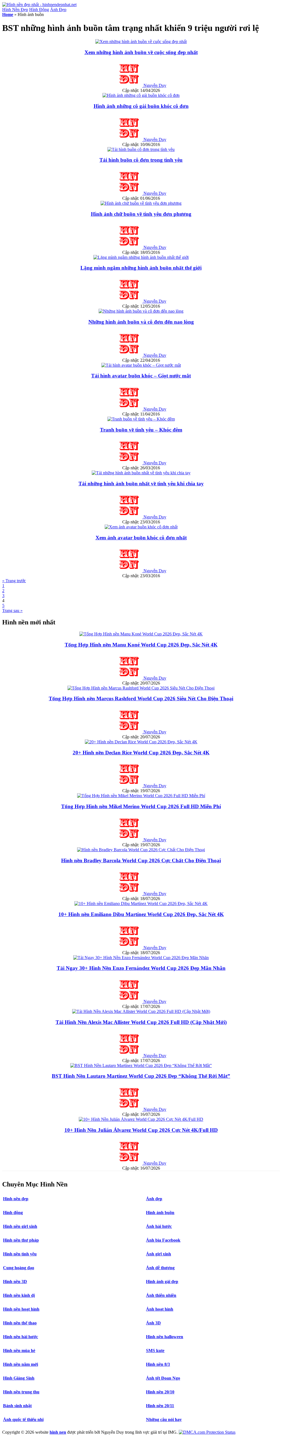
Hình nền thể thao (20, 1323)
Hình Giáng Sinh (18, 1378)
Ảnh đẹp (154, 1198)
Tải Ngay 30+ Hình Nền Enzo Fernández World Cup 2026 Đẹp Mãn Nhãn (141, 968)
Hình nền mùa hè (19, 1350)
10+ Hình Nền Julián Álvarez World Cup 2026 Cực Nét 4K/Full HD (141, 1130)
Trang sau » (12, 610)
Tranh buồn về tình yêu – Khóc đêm (141, 430)
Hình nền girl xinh (20, 1226)
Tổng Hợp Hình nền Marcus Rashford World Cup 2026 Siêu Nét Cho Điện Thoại (141, 698)
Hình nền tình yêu (20, 1254)
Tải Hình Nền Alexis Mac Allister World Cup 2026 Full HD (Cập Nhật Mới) (141, 1022)
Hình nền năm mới (20, 1364)
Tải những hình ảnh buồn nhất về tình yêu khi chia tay (141, 483)
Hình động (13, 1212)
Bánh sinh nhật (17, 1405)
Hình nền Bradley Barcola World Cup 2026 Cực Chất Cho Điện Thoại (141, 860)
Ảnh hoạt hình (159, 1309)
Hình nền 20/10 (160, 1392)
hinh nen (58, 1432)
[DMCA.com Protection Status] (207, 1432)
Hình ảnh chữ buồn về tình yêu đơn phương (141, 214)
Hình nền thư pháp (21, 1240)
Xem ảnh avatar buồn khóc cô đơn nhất (141, 538)
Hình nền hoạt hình (21, 1309)
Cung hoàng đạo (18, 1267)
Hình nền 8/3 (158, 1364)
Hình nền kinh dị (19, 1295)
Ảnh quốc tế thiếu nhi (23, 1419)
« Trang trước (14, 580)
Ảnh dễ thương (160, 1267)
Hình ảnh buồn (160, 1212)
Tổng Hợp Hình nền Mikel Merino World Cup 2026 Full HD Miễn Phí (141, 806)
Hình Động (39, 9)
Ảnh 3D (153, 1323)
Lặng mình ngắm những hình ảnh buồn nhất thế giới (141, 268)
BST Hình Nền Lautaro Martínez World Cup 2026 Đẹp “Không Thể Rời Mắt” (141, 1076)
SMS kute (155, 1350)
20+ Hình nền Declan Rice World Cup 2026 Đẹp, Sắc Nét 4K (141, 752)
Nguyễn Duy (154, 85)
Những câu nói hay (164, 1419)
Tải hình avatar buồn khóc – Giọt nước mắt (141, 376)
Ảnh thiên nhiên (161, 1295)
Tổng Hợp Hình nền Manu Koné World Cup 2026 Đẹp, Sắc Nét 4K (141, 645)
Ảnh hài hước (159, 1226)
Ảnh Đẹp (58, 9)
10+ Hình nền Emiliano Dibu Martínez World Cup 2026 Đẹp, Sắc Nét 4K (141, 914)
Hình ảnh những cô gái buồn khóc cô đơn (141, 106)
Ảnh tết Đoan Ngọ (163, 1378)
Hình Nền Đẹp (15, 9)
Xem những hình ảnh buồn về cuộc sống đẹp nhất (141, 52)
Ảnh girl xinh (158, 1254)
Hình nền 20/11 (160, 1405)
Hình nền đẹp (15, 1198)
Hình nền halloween (164, 1336)
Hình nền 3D (15, 1281)
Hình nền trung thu (21, 1392)
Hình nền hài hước (20, 1336)
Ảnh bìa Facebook (163, 1240)
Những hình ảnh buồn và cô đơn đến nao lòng (141, 322)
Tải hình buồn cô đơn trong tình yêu (141, 160)
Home (7, 14)
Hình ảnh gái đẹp (162, 1281)
